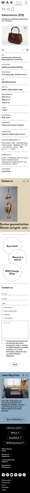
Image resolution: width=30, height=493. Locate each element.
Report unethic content (10, 311)
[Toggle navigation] (26, 2)
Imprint (4, 485)
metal (9, 89)
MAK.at (14, 433)
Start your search (14, 428)
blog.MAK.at (14, 438)
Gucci (8, 74)
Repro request (8, 307)
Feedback (7, 314)
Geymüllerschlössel (9, 82)
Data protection (6, 482)
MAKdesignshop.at (14, 443)
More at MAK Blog (14, 419)
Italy (12, 74)
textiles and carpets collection (12, 67)
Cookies (4, 490)
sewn (21, 89)
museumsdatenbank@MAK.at (8, 461)
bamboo (15, 89)
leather (4, 89)
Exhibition (7, 184)
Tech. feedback (8, 318)
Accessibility (5, 487)
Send (15, 364)
